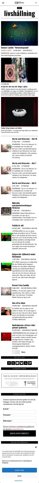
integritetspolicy (18, 429)
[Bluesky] (21, 363)
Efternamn (7, 421)
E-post (6, 409)
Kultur (34, 228)
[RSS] (26, 363)
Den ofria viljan (18, 303)
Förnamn (7, 415)
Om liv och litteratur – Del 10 (24, 139)
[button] (36, 447)
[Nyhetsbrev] (30, 363)
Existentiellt (27, 50)
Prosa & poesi (32, 288)
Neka (19, 476)
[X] (13, 363)
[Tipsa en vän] (17, 363)
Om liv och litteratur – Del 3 (24, 183)
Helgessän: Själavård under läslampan (23, 255)
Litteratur (5, 84)
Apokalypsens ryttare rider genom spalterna (23, 326)
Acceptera (19, 470)
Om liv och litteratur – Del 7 (24, 163)
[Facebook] (9, 363)
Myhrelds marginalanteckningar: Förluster (22, 205)
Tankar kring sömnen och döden (11, 128)
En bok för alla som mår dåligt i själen (14, 86)
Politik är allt (18, 225)
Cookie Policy (18, 480)
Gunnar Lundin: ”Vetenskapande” (15, 47)
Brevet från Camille (20, 285)
